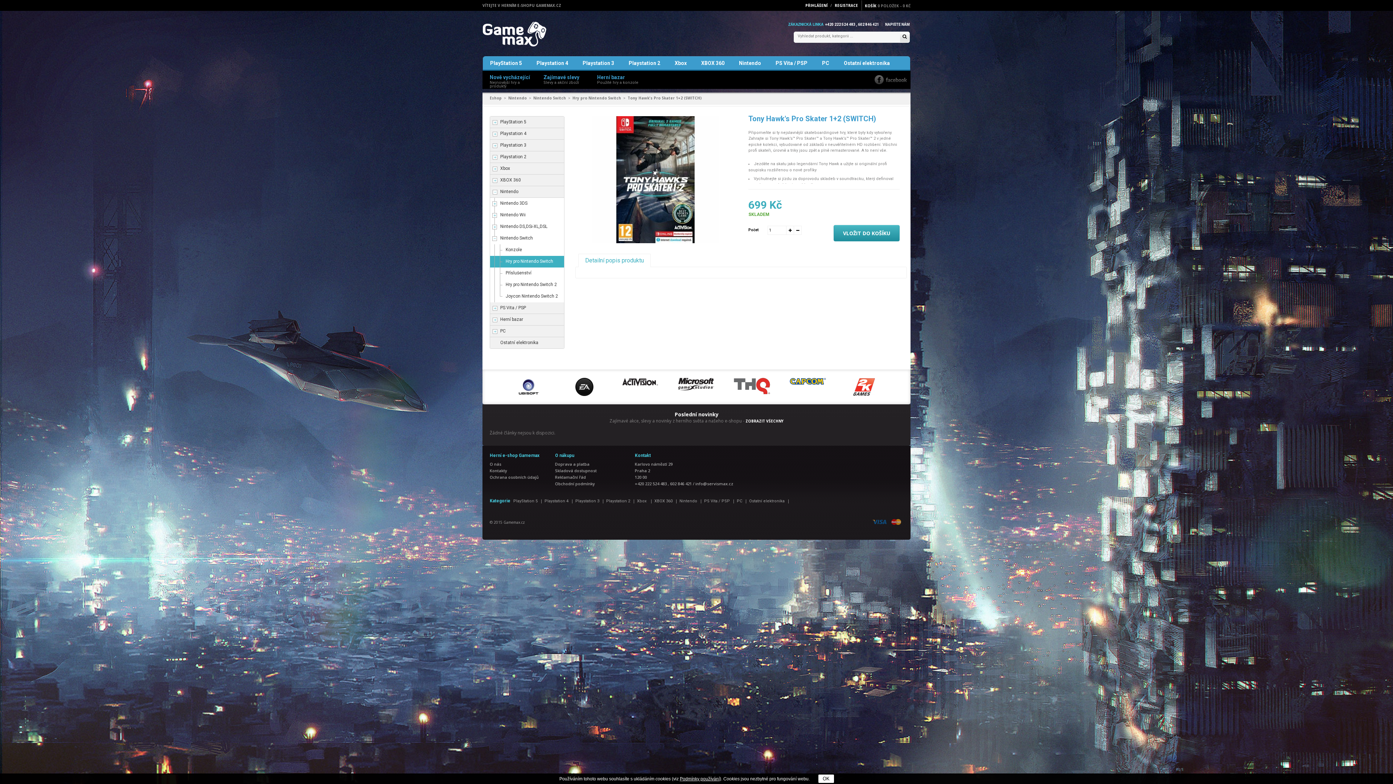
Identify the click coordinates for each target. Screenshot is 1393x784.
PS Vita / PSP (792, 63)
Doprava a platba (572, 464)
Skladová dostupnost (576, 470)
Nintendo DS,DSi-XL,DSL (523, 226)
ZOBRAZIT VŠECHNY (764, 421)
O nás (495, 464)
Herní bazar (511, 319)
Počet (753, 230)
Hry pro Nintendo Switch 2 (531, 284)
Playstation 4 (552, 63)
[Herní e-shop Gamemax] (531, 34)
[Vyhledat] (904, 37)
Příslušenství (518, 272)
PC (825, 63)
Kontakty (498, 470)
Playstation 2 (644, 63)
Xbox (681, 63)
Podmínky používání (700, 778)
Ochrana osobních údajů (514, 477)
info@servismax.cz (714, 483)
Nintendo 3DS (513, 203)
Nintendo (750, 63)
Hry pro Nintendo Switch (596, 98)
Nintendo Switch (549, 98)
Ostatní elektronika (867, 63)
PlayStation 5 (506, 63)
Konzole (514, 249)
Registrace (846, 5)
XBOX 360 (712, 63)
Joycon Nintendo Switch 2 (532, 296)
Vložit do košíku (866, 233)
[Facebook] (891, 79)
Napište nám (897, 24)
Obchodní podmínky (575, 483)
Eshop (496, 98)
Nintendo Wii (513, 214)
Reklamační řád (570, 477)
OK (826, 778)
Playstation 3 (598, 63)
